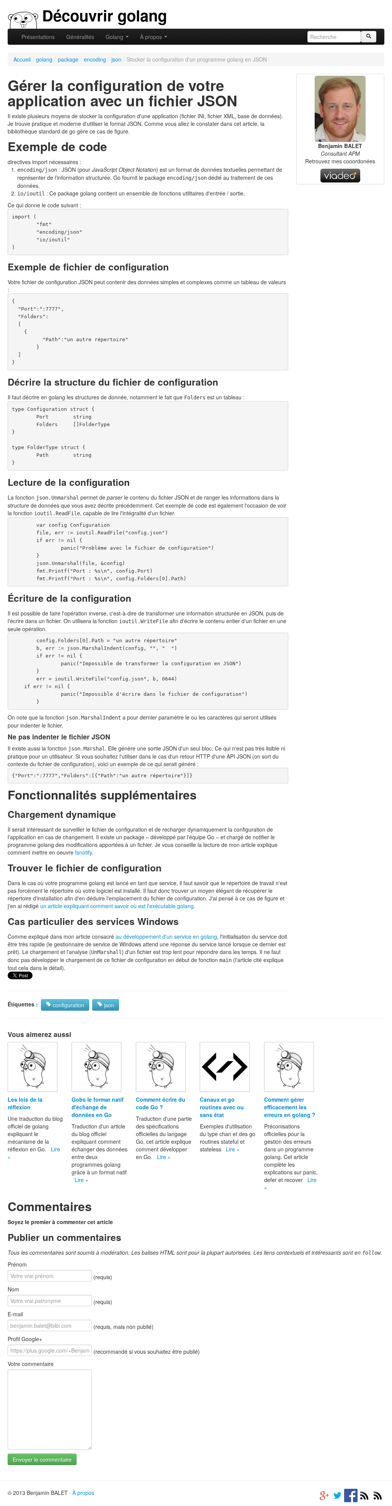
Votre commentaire (31, 1364)
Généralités (80, 37)
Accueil (22, 59)
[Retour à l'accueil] (23, 19)
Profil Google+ (25, 1339)
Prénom (17, 1264)
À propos (151, 37)
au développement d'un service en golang (166, 936)
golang (44, 59)
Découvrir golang (104, 15)
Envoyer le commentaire (42, 1459)
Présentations (38, 37)
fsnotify (83, 852)
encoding (95, 59)
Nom (13, 1289)
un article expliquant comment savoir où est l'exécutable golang (117, 906)
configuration (67, 1005)
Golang (115, 37)
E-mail (15, 1314)
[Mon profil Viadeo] (340, 175)
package (68, 59)
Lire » (81, 1180)
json (116, 59)
